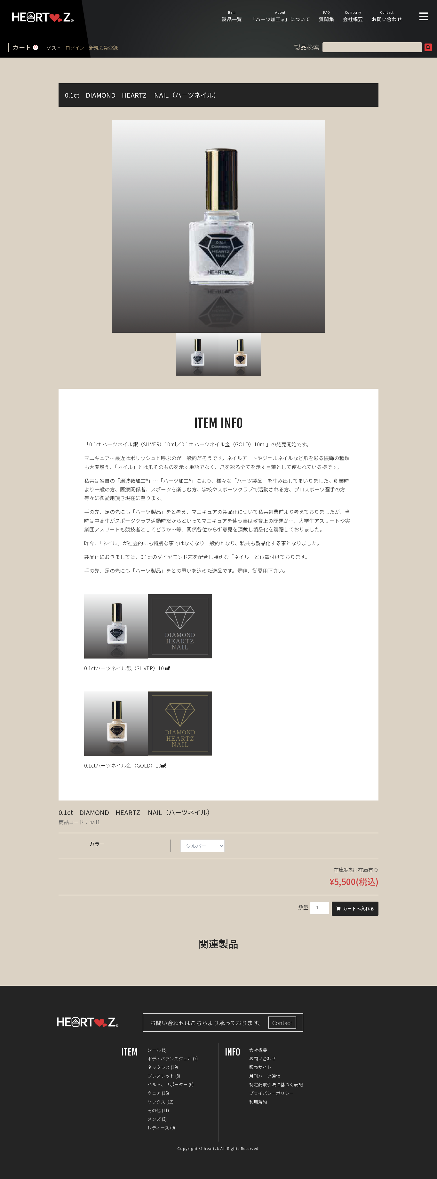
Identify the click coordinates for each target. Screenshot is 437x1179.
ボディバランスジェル (169, 1058)
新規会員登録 (103, 47)
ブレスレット (160, 1075)
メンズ (154, 1119)
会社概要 (353, 16)
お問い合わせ (387, 16)
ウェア (154, 1093)
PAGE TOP (427, 1169)
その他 (154, 1110)
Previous (102, 226)
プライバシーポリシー (271, 1093)
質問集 (326, 16)
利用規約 (258, 1101)
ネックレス (158, 1067)
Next (334, 226)
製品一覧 (232, 16)
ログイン (74, 47)
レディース (158, 1127)
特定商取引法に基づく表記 (276, 1084)
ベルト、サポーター (167, 1084)
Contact (282, 1022)
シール (154, 1050)
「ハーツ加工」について (280, 16)
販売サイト (260, 1067)
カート (24, 47)
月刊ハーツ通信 (265, 1075)
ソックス (156, 1101)
